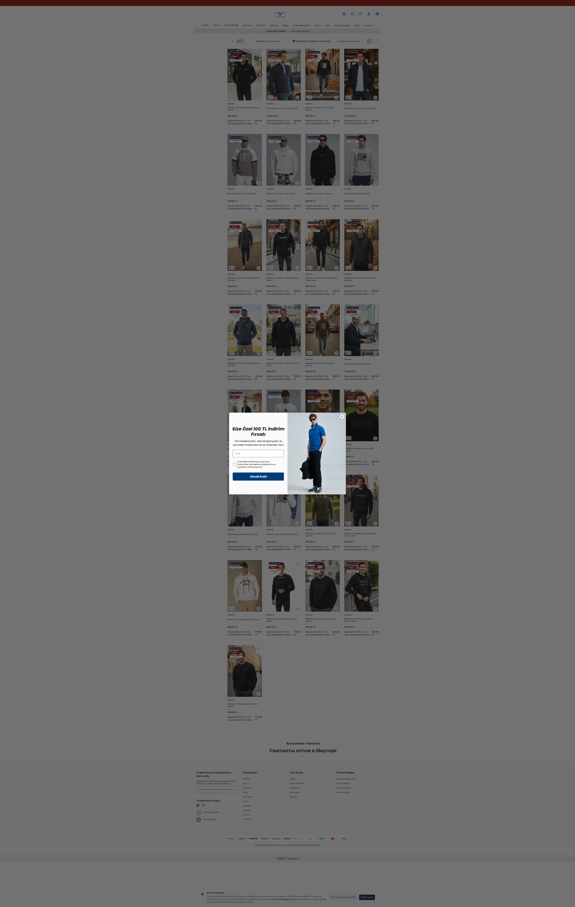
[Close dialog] (342, 416)
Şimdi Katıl (258, 476)
